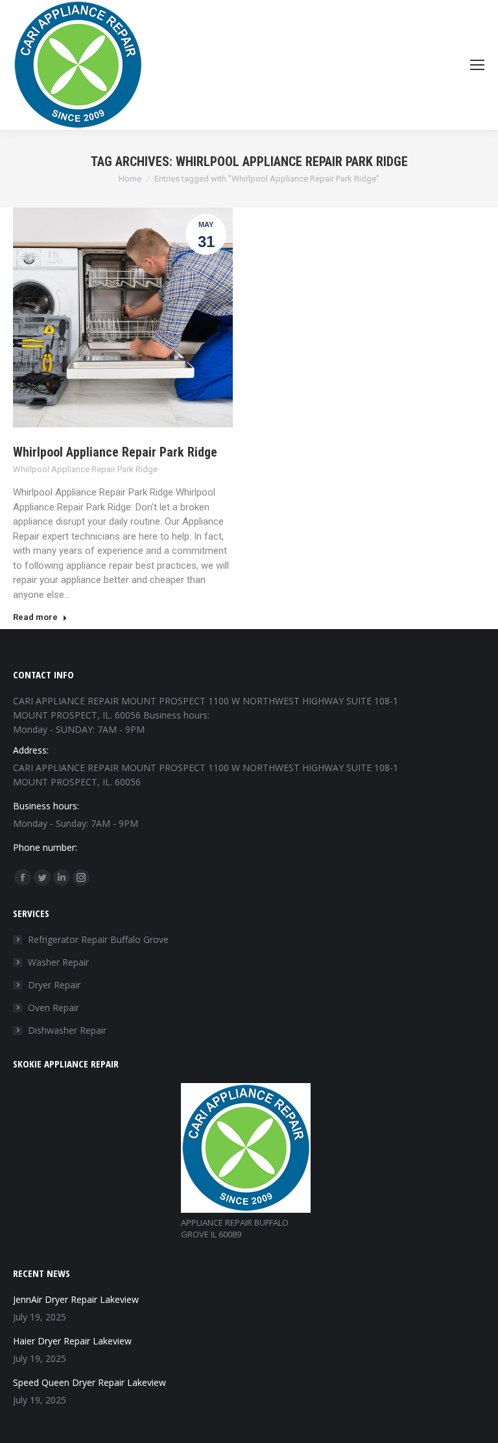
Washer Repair (58, 962)
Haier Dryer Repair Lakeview (72, 1341)
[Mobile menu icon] (477, 65)
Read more (35, 617)
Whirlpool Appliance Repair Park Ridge (115, 452)
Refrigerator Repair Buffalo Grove (98, 939)
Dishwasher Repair (67, 1030)
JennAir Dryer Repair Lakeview (76, 1299)
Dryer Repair (54, 985)
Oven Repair (53, 1007)
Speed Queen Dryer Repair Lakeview (89, 1382)
